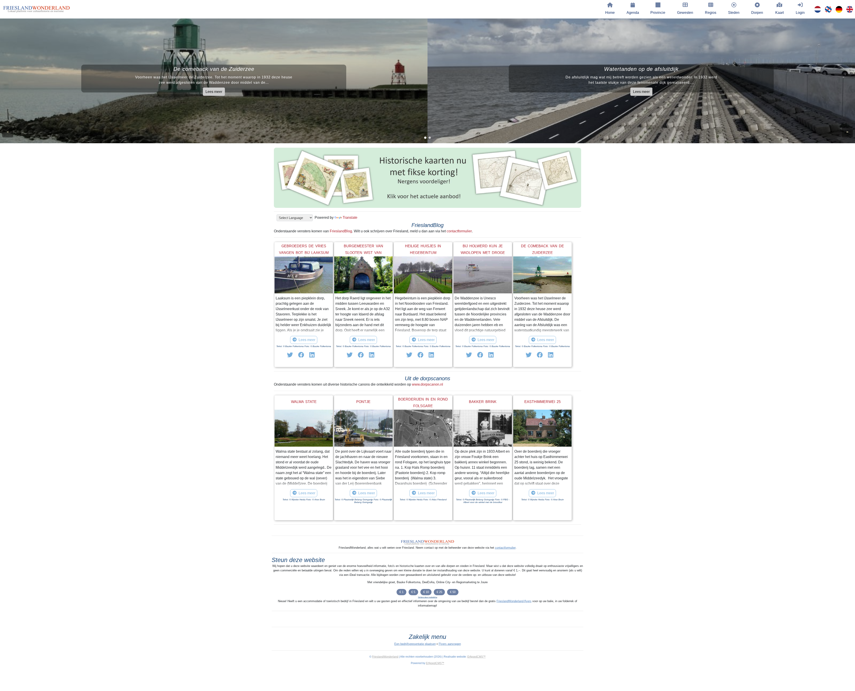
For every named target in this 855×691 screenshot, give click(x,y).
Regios (710, 12)
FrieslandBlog (341, 231)
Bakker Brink (483, 402)
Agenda (633, 12)
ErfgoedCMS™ (476, 656)
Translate (350, 217)
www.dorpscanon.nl (427, 384)
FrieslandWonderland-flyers (514, 601)
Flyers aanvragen (450, 644)
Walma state (304, 402)
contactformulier (459, 231)
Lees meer (214, 92)
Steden (733, 12)
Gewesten (685, 12)
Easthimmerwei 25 (542, 402)
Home (610, 12)
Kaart (779, 12)
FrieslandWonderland (385, 656)
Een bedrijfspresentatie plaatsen (415, 644)
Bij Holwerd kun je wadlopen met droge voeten (483, 252)
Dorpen (757, 12)
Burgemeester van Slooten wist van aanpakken (363, 252)
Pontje (363, 402)
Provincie (657, 12)
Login (800, 12)
